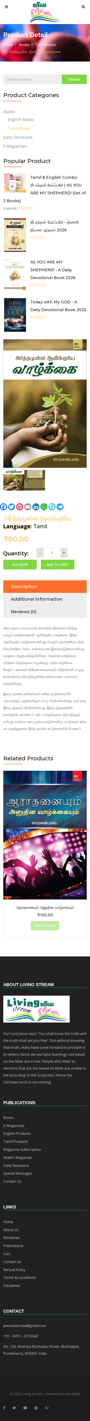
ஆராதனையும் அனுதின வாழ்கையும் (45, 907)
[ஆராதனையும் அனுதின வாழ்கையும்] (45, 774)
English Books (21, 119)
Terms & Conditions (19, 1277)
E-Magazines (15, 146)
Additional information (36, 599)
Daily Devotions (18, 137)
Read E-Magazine (17, 1157)
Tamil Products (15, 1141)
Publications (13, 1245)
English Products (17, 1133)
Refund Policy (14, 1269)
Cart (6, 1253)
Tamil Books (45, 44)
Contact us (12, 1261)
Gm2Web (73, 1394)
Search (74, 79)
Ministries (11, 1237)
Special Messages (17, 1173)
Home (8, 44)
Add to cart (57, 564)
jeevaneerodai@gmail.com (24, 1325)
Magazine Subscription (22, 1149)
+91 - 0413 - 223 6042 (20, 1336)
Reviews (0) (23, 611)
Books (24, 44)
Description (24, 586)
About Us (11, 1230)
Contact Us (12, 1181)
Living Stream (32, 1394)
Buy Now (20, 564)
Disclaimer (11, 1285)
